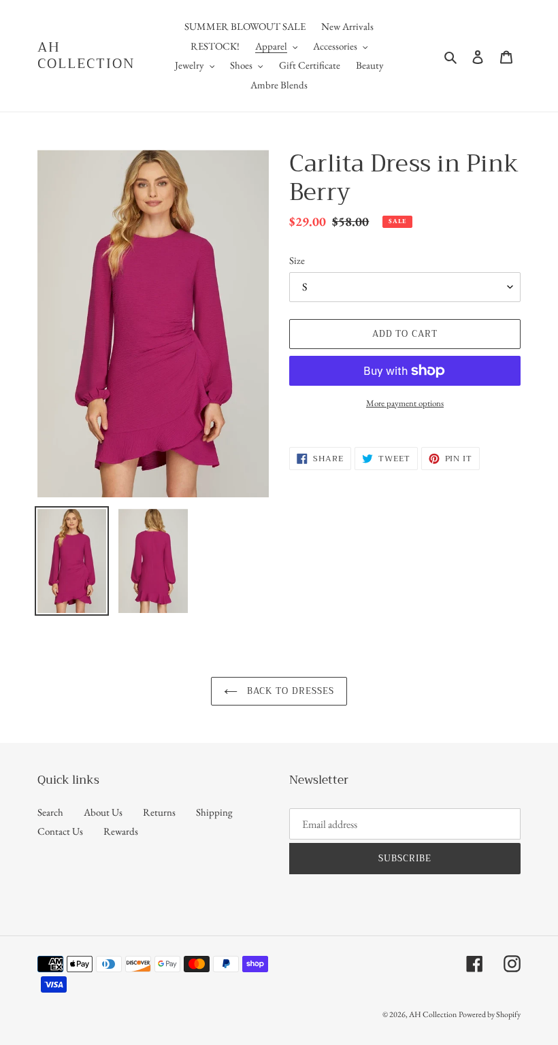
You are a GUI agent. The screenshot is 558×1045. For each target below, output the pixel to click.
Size (297, 260)
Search (50, 812)
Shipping (214, 812)
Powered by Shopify (490, 1014)
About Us (103, 812)
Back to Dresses (289, 691)
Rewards (120, 831)
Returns (159, 812)
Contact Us (60, 831)
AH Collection (86, 55)
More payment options (405, 403)
